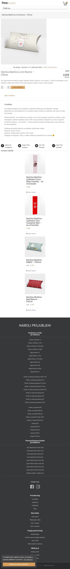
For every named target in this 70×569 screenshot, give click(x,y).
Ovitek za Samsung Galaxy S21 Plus (35, 386)
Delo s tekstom (35, 526)
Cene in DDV (35, 540)
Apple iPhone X (35, 372)
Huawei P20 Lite (35, 436)
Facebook (8, 146)
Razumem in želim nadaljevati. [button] (19, 564)
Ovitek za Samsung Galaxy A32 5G (35, 402)
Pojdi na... (7, 8)
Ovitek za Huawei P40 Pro (35, 410)
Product (26, 146)
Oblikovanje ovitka (35, 520)
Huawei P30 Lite (35, 430)
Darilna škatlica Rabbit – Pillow (34, 261)
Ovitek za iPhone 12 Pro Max (35, 346)
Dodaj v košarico (18, 87)
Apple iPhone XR (35, 365)
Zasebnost (35, 502)
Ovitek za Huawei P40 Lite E (35, 420)
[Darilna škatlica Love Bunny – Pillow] (23, 20)
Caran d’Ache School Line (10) (35, 470)
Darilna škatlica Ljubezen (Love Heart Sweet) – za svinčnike (34, 180)
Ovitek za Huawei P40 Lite (35, 414)
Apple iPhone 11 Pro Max (35, 359)
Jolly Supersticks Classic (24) (35, 447)
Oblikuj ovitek (35, 552)
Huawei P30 (35, 423)
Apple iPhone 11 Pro (35, 356)
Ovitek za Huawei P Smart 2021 (35, 417)
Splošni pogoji (35, 534)
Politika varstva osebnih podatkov (35, 537)
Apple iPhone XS (35, 362)
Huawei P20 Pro (35, 433)
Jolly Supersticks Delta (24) (35, 454)
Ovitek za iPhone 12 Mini (35, 349)
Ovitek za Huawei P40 (35, 407)
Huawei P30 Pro (35, 426)
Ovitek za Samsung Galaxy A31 (35, 396)
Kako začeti (35, 516)
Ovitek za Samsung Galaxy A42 (35, 393)
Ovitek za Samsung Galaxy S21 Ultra (35, 383)
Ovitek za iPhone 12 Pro (35, 343)
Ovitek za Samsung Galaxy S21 (35, 380)
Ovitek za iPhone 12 (35, 340)
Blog (35, 509)
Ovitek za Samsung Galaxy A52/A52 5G (35, 389)
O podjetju (35, 499)
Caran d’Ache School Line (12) (35, 467)
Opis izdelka (9, 95)
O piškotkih (35, 505)
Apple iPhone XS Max (35, 368)
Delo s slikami (35, 523)
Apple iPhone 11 (35, 352)
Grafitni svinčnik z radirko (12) (35, 473)
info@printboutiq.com (48, 565)
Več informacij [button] (28, 559)
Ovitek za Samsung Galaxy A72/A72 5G (35, 377)
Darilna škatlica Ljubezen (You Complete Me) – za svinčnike (34, 221)
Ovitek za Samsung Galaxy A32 (35, 399)
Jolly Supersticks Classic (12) (35, 451)
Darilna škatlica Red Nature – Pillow (34, 299)
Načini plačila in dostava (35, 544)
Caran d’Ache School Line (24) (35, 460)
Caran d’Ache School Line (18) (35, 463)
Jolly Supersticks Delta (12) (35, 457)
